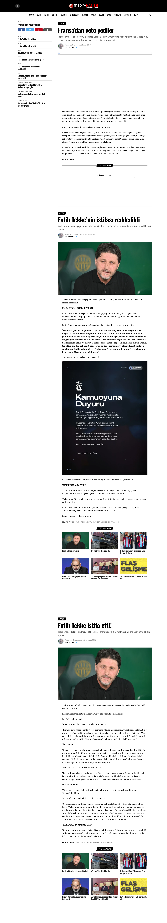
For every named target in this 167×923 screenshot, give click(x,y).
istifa (89, 522)
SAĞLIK (93, 15)
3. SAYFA (31, 15)
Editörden (127, 15)
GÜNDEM (64, 15)
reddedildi (106, 522)
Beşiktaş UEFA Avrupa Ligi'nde (30, 53)
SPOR (109, 15)
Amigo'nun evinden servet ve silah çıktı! (31, 95)
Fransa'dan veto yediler (29, 24)
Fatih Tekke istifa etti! (27, 46)
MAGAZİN (85, 15)
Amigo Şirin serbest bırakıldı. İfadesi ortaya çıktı (30, 86)
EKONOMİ (55, 15)
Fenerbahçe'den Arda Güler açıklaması (29, 67)
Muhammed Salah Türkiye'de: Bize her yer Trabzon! (31, 104)
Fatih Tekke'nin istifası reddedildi (31, 39)
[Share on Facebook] (21, 29)
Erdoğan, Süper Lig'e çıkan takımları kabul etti (32, 76)
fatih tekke (81, 522)
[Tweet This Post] (30, 29)
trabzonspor (117, 522)
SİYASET (101, 15)
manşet (97, 522)
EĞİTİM (46, 15)
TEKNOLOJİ (117, 15)
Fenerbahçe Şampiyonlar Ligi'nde (31, 59)
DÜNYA (39, 15)
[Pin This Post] (39, 29)
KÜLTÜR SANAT (74, 15)
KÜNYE (136, 15)
